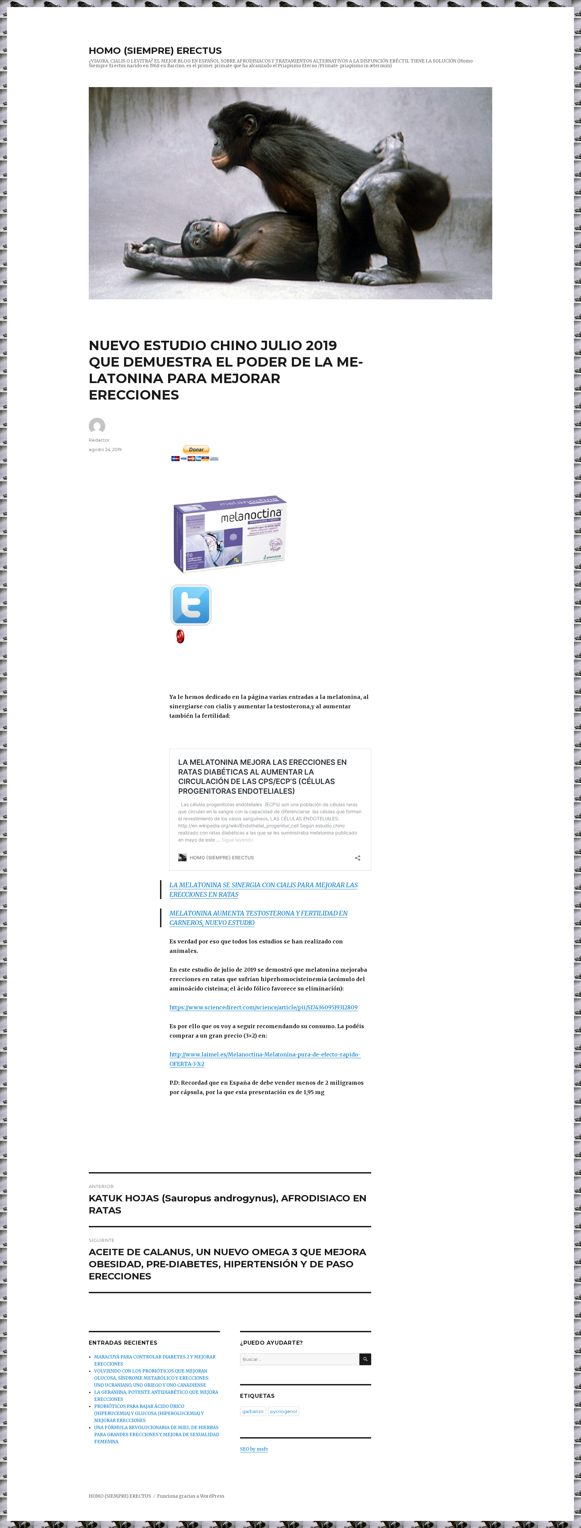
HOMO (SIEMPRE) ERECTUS (155, 50)
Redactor (99, 440)
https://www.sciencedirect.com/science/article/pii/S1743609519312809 (263, 1007)
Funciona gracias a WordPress (190, 1496)
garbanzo (253, 1411)
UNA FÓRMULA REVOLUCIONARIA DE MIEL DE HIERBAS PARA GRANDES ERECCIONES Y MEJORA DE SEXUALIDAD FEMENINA (156, 1435)
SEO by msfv (254, 1449)
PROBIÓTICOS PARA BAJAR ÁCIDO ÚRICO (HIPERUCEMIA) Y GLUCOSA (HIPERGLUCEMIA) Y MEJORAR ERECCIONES (149, 1413)
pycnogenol (283, 1411)
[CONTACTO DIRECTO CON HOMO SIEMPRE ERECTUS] (270, 636)
